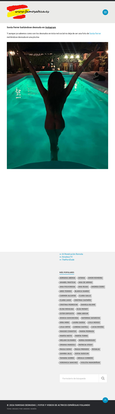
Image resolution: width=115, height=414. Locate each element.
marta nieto (66, 336)
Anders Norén (29, 409)
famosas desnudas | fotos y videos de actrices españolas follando (52, 405)
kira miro (64, 322)
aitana (81, 278)
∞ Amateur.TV (66, 257)
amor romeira (95, 278)
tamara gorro (67, 358)
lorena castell (80, 327)
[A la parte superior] (105, 400)
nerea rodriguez (87, 340)
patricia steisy (86, 345)
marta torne (81, 336)
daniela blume (88, 305)
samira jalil (66, 354)
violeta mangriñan (90, 363)
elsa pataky (82, 309)
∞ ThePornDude (66, 260)
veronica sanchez (69, 363)
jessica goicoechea (69, 318)
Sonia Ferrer (95, 33)
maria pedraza (87, 331)
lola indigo (94, 322)
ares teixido (66, 291)
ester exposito (67, 313)
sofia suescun (82, 354)
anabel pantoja (67, 282)
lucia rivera (98, 327)
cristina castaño (82, 300)
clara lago (65, 300)
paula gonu (66, 349)
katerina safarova (91, 318)
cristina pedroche (69, 305)
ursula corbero (85, 358)
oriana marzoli (67, 345)
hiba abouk (82, 313)
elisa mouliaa (67, 309)
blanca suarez (82, 291)
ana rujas (83, 287)
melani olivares (68, 340)
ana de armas (85, 282)
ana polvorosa (67, 287)
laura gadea (79, 322)
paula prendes (82, 349)
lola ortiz (65, 327)
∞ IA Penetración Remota (71, 254)
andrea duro (97, 287)
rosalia (96, 349)
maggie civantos (68, 331)
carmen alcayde (68, 296)
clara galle (85, 296)
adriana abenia (67, 278)
